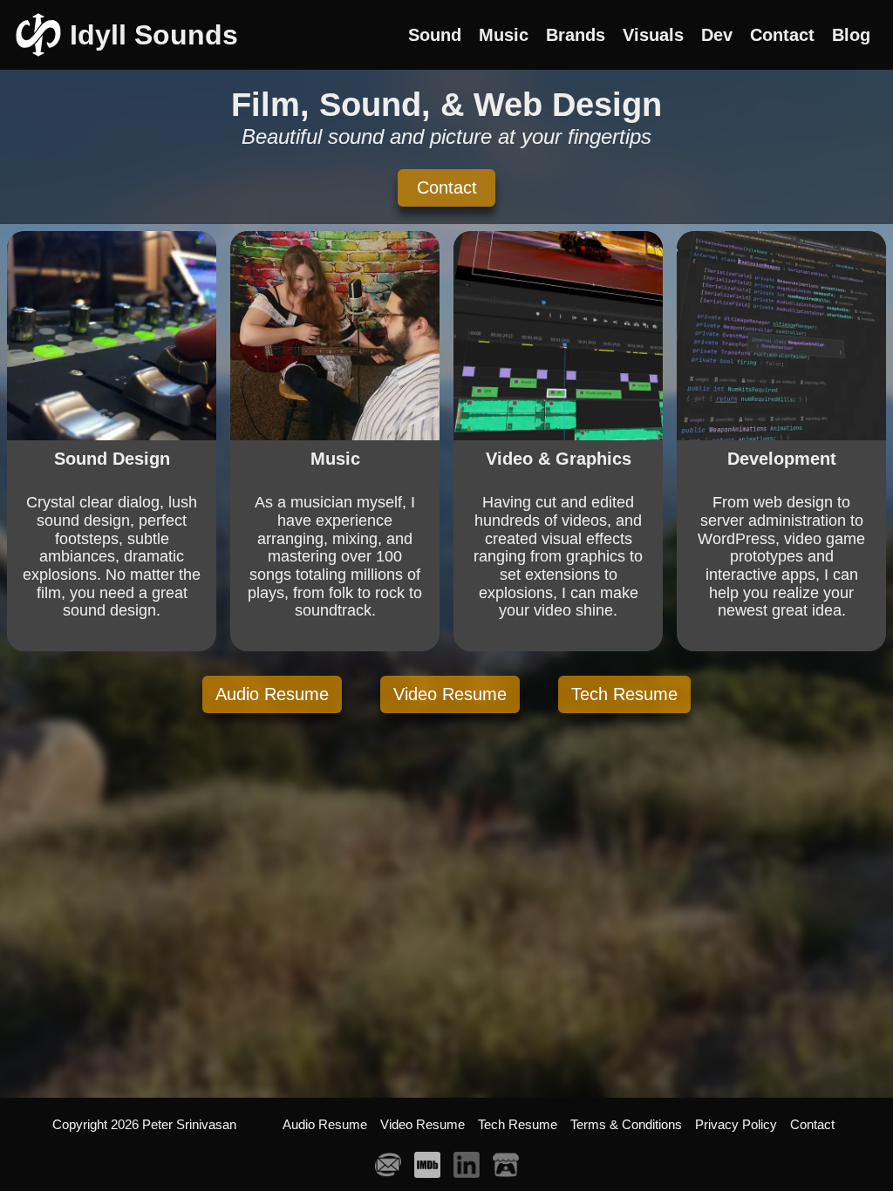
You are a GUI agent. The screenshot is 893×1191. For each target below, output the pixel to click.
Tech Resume (624, 694)
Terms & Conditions (626, 1124)
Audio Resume (272, 694)
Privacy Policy (736, 1124)
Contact (447, 187)
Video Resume (450, 694)
